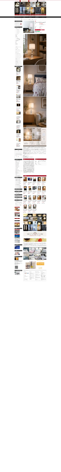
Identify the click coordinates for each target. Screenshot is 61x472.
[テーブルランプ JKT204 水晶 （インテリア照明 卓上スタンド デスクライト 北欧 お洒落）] (25, 208)
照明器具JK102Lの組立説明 (18, 179)
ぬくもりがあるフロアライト (18, 53)
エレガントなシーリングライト (18, 57)
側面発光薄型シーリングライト (18, 61)
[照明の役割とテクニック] (17, 226)
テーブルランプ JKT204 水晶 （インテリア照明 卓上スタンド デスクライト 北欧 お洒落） (25, 210)
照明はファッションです (18, 161)
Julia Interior (16, 159)
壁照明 (16, 35)
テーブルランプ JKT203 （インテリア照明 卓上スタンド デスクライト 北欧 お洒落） (30, 201)
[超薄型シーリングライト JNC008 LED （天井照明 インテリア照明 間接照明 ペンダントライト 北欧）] (18, 97)
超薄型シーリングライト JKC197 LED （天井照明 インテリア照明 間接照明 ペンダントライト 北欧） (18, 82)
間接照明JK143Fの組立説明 (18, 180)
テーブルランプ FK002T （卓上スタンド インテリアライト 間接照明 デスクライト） (30, 192)
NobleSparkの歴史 (17, 164)
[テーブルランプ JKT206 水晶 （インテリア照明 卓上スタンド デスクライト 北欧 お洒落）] (29, 208)
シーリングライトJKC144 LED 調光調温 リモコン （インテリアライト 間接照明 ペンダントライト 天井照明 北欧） (18, 126)
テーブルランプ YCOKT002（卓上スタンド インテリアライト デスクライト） (44, 182)
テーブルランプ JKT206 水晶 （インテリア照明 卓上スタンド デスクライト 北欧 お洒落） (30, 210)
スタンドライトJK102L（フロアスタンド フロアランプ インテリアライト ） (18, 108)
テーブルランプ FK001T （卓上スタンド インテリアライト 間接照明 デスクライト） (25, 192)
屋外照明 (16, 36)
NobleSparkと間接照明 (17, 191)
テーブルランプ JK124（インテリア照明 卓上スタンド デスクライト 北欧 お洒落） (25, 182)
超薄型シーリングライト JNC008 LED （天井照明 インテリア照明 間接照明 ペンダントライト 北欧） (18, 99)
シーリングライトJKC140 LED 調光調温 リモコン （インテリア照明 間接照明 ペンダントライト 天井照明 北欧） (18, 117)
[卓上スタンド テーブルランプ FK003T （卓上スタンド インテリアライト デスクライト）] (35, 189)
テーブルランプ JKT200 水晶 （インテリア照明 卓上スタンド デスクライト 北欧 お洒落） (44, 201)
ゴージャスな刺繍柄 (18, 39)
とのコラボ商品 (16, 239)
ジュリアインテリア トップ (25, 19)
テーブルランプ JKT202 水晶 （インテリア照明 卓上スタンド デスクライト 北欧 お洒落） (35, 201)
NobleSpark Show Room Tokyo (18, 192)
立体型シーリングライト (18, 49)
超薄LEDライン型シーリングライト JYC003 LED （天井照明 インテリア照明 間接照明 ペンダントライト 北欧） (18, 90)
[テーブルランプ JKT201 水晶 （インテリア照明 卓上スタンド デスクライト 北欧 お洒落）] (34, 208)
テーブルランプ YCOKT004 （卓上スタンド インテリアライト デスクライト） (39, 182)
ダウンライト (17, 34)
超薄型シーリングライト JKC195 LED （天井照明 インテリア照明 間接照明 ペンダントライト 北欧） (18, 73)
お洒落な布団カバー (18, 38)
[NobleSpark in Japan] (17, 216)
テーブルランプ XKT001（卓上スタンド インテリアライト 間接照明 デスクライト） (39, 192)
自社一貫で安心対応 (17, 163)
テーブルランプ (35, 19)
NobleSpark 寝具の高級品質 (18, 160)
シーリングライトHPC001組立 (18, 178)
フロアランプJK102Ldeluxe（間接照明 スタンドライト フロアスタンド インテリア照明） (18, 135)
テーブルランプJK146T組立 (18, 182)
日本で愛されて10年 (17, 162)
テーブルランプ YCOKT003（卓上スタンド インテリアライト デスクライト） (35, 182)
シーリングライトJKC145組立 (18, 181)
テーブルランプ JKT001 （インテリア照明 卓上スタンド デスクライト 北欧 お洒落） (39, 201)
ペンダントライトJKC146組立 (18, 183)
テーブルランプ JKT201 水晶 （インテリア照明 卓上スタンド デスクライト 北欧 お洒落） (35, 210)
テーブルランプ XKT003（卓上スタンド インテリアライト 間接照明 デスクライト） (44, 192)
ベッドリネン (17, 37)
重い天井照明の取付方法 (18, 184)
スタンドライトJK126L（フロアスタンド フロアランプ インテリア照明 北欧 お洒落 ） (18, 144)
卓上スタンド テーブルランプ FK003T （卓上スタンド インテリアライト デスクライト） (34, 192)
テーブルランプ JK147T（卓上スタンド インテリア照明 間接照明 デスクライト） (30, 182)
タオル (16, 41)
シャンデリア (18, 33)
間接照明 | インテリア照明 (31, 19)
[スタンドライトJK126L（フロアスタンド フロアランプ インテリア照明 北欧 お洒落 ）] (18, 141)
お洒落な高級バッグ (17, 40)
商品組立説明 (16, 177)
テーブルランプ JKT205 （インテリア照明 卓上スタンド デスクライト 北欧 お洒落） (25, 201)
